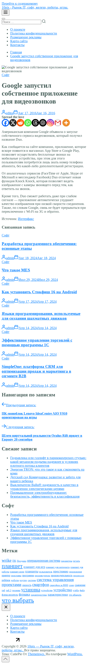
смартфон (40, 584)
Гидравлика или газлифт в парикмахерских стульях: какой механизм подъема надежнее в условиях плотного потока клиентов (48, 461)
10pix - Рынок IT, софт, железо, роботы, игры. (35, 7)
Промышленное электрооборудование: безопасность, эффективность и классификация (44, 494)
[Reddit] (20, 122)
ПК (14, 560)
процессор (78, 575)
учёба (76, 590)
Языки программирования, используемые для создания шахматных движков (41, 316)
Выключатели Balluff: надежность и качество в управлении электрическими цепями (44, 487)
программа (28, 575)
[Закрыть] (6, 607)
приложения (75, 572)
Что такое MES (16, 270)
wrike (7, 560)
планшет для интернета (58, 567)
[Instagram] (50, 122)
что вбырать (75, 595)
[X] (13, 122)
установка (30, 589)
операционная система (43, 560)
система (32, 580)
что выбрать (18, 600)
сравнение (80, 585)
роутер (23, 580)
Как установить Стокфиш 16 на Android (39, 292)
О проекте (17, 29)
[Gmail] (58, 122)
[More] (66, 122)
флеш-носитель (10, 594)
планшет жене (17, 572)
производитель (42, 575)
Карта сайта (19, 41)
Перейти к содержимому (20, 3)
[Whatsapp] (28, 122)
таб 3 (8, 590)
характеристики (58, 594)
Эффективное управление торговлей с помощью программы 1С (37, 342)
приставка (16, 575)
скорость (26, 585)
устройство (62, 590)
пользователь (45, 572)
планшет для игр (34, 567)
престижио (60, 571)
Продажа (21, 561)
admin (10, 258)
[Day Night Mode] (3, 18)
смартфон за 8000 (59, 585)
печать (76, 561)
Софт (5, 75)
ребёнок (6, 580)
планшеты (31, 571)
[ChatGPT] (43, 122)
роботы (15, 580)
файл (82, 590)
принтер (6, 575)
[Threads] (35, 122)
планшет (12, 566)
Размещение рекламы (25, 37)
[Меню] (5, 12)
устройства (47, 590)
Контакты (17, 45)
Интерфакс (26, 219)
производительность (61, 575)
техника (16, 590)
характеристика (39, 595)
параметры (66, 561)
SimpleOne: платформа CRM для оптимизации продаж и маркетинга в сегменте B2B (36, 371)
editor (10, 113)
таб (3, 590)
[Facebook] (5, 122)
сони (71, 585)
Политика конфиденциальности (33, 33)
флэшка (24, 594)
